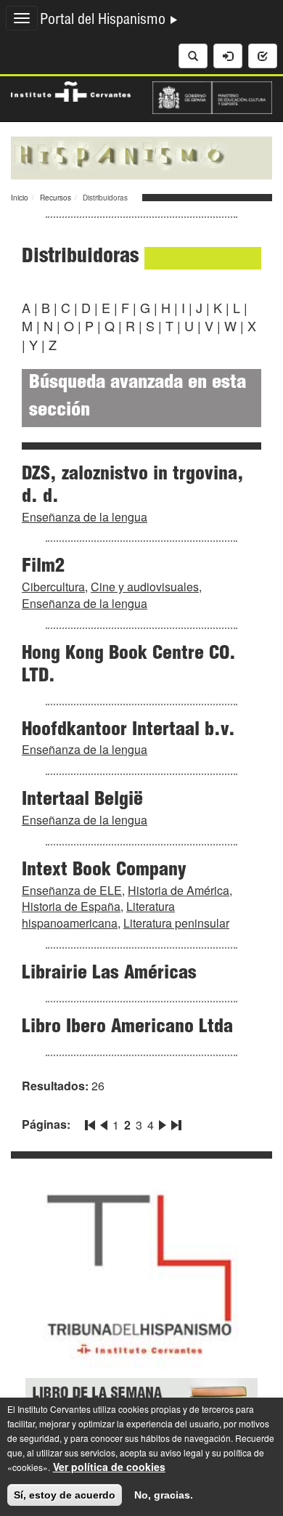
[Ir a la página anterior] (103, 1122)
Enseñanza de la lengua (84, 516)
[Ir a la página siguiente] (162, 1122)
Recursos (55, 197)
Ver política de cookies (109, 1466)
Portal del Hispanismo (104, 21)
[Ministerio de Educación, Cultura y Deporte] (212, 96)
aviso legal (181, 1452)
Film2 (43, 567)
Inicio (19, 197)
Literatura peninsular (176, 923)
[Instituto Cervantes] (71, 90)
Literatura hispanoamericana (98, 914)
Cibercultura (53, 586)
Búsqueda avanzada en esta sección (137, 397)
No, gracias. (163, 1495)
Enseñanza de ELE (72, 890)
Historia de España (71, 906)
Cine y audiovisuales (145, 586)
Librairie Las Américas (109, 974)
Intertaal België (82, 800)
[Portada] (141, 156)
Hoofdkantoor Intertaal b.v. (128, 730)
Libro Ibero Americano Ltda (127, 1027)
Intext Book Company (104, 871)
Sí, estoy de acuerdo (64, 1495)
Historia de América (178, 890)
